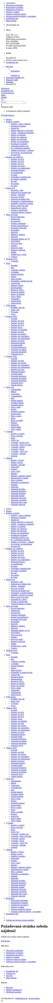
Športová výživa (17, 290)
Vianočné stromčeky (19, 352)
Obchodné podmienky (14, 5)
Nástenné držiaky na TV (20, 239)
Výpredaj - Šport (17, 449)
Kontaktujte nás (12, 18)
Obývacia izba (16, 243)
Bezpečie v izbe (17, 190)
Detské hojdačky (17, 274)
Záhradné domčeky (18, 493)
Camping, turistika (18, 270)
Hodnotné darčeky (18, 170)
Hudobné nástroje (18, 412)
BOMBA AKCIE (18, 308)
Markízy (14, 474)
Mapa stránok (11, 21)
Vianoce (14, 257)
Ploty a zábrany (17, 480)
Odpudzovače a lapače (19, 478)
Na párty (14, 175)
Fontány (14, 469)
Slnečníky (15, 487)
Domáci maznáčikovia (19, 226)
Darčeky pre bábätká (19, 330)
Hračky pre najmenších (20, 142)
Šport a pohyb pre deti (19, 206)
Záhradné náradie (17, 496)
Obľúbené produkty (13, 992)
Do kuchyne (15, 221)
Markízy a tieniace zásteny (21, 476)
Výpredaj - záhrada (18, 454)
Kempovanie (16, 414)
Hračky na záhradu (18, 135)
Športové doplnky (18, 292)
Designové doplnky (18, 126)
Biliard (13, 392)
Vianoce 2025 (11, 356)
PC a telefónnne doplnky (20, 148)
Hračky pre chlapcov (19, 137)
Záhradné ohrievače (18, 498)
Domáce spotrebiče (18, 223)
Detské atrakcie (17, 401)
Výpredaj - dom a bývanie (21, 445)
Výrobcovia (10, 973)
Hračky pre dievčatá (18, 139)
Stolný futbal (16, 427)
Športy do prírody (18, 294)
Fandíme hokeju (17, 405)
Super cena (15, 310)
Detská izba (15, 219)
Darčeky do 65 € (17, 164)
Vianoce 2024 (11, 316)
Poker (13, 418)
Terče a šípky (16, 296)
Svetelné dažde (17, 345)
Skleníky (14, 485)
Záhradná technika (18, 489)
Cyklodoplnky (16, 396)
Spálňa (13, 252)
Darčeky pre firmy (18, 166)
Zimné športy (16, 303)
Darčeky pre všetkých (14, 157)
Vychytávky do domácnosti (21, 153)
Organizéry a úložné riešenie (22, 201)
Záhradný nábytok (18, 505)
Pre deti (14, 181)
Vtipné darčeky (17, 385)
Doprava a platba (12, 12)
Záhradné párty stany (19, 502)
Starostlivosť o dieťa (19, 208)
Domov (9, 511)
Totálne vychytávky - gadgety (22, 150)
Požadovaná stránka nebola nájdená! (20, 920)
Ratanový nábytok (18, 250)
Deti (12, 398)
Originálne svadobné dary (21, 177)
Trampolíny (15, 299)
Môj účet (9, 988)
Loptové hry (15, 283)
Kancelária (15, 230)
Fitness (13, 277)
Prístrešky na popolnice (20, 482)
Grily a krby (15, 471)
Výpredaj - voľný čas (19, 451)
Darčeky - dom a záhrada (20, 124)
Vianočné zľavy (17, 354)
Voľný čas (10, 387)
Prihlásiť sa (15, 75)
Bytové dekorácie (18, 217)
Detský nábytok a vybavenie (22, 130)
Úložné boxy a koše (18, 254)
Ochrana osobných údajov (16, 14)
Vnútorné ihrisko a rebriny (21, 212)
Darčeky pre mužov (18, 334)
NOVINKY (15, 241)
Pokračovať (5, 941)
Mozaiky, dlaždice (18, 235)
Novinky (9, 976)
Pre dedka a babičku (19, 179)
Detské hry (15, 128)
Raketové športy (17, 285)
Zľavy (13, 314)
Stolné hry (15, 425)
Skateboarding (16, 288)
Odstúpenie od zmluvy (15, 10)
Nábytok (14, 237)
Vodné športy (16, 301)
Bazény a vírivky (17, 460)
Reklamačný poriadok (14, 7)
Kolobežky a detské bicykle (21, 281)
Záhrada (14, 456)
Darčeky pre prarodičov (20, 336)
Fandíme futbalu (17, 403)
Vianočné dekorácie (18, 347)
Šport (8, 263)
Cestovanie (15, 394)
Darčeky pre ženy (18, 341)
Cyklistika (15, 272)
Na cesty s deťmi (17, 197)
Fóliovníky (15, 467)
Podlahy (14, 246)
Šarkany (14, 423)
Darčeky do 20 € (17, 159)
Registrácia (15, 71)
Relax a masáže (17, 420)
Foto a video (16, 407)
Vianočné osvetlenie (18, 350)
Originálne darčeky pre (20, 146)
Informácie (10, 898)
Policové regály (17, 248)
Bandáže (14, 265)
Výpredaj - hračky (18, 447)
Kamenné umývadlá (18, 228)
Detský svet (10, 188)
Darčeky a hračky (13, 122)
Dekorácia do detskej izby (21, 192)
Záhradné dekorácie (18, 491)
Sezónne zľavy (12, 259)
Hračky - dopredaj (18, 195)
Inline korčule (16, 279)
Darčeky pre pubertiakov (20, 168)
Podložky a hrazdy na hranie (22, 204)
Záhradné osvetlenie (18, 500)
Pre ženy (14, 186)
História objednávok (14, 990)
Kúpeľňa (14, 232)
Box (12, 268)
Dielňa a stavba (17, 462)
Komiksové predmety (19, 144)
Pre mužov (15, 184)
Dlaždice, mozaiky (18, 465)
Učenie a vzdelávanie (19, 210)
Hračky (14, 409)
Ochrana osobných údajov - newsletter (21, 16)
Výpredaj (14, 261)
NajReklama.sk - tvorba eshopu (27, 998)
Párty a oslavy (16, 416)
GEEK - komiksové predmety (22, 133)
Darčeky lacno (16, 327)
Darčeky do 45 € (17, 161)
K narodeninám (17, 173)
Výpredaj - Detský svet (20, 443)
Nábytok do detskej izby (20, 199)
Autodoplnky (16, 389)
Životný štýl (15, 155)
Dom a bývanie (12, 215)
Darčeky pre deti (17, 332)
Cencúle (14, 319)
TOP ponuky (11, 305)
